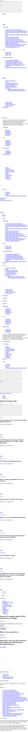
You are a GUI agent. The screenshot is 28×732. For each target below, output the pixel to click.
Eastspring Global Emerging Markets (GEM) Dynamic (14, 697)
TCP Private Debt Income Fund (12, 47)
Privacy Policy (6, 675)
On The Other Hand (9, 170)
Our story (7, 192)
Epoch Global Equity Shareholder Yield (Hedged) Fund (15, 698)
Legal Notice (5, 674)
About (4, 189)
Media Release (8, 175)
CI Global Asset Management (11, 84)
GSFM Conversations (10, 171)
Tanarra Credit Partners (10, 104)
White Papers (8, 178)
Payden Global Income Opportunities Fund (14, 45)
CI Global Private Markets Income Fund (14, 63)
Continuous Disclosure (8, 678)
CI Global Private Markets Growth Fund (14, 62)
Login (1, 198)
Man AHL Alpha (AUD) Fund (12, 37)
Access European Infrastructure (12, 60)
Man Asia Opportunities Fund (11, 38)
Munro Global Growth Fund (11, 43)
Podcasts (7, 172)
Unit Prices (7, 130)
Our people (7, 193)
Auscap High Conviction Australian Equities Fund (16, 31)
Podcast (4, 607)
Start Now (2, 634)
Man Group (7, 88)
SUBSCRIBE (3, 629)
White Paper (5, 613)
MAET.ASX (8, 54)
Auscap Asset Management (11, 83)
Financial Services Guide (8, 677)
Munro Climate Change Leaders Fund (13, 39)
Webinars (7, 177)
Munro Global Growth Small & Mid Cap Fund (15, 44)
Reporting (7, 135)
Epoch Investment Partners (11, 86)
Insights (7, 167)
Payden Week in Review (8, 602)
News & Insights (6, 154)
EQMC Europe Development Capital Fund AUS (15, 67)
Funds (4, 24)
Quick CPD (8, 176)
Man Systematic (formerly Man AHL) (16, 89)
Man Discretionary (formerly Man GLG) (17, 90)
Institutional (5, 107)
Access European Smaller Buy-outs (13, 61)
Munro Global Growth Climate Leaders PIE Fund (16, 42)
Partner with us (8, 106)
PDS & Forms (8, 134)
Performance (8, 132)
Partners (4, 78)
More (1, 434)
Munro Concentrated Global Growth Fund (14, 40)
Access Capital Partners (10, 80)
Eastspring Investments (10, 85)
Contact (4, 198)
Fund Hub (5, 117)
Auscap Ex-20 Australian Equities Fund (13, 29)
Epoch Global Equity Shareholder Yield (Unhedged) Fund (15, 700)
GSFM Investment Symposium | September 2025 (16, 195)
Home (4, 14)
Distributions (8, 131)
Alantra (7, 82)
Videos (6, 173)
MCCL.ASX (8, 52)
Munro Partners (8, 102)
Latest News (8, 169)
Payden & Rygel (9, 103)
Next (4, 595)
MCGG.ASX (8, 53)
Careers (7, 194)
